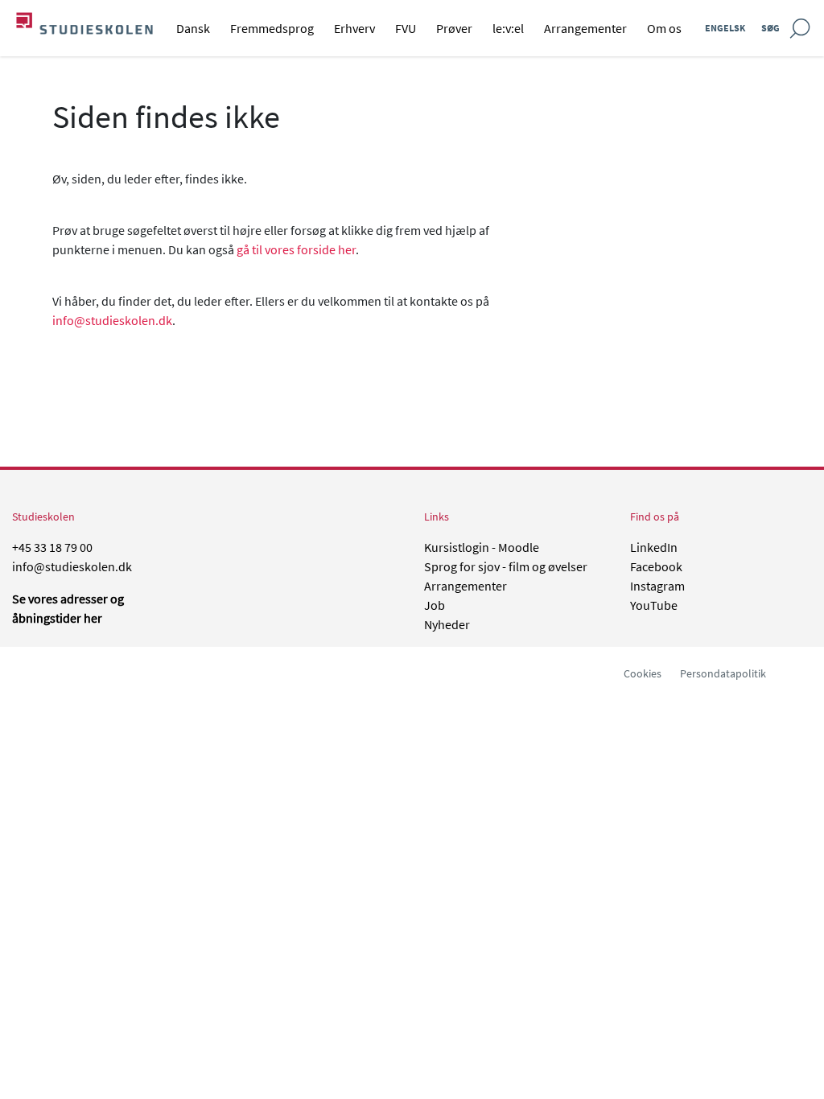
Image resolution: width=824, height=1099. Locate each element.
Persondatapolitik (723, 673)
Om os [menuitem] (664, 28)
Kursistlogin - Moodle (481, 547)
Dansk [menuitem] (193, 28)
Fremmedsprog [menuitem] (272, 28)
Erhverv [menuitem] (354, 28)
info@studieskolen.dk (112, 320)
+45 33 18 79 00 (52, 547)
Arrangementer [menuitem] (585, 28)
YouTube (654, 605)
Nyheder (447, 624)
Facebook (656, 566)
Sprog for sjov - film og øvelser (505, 566)
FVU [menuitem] (405, 28)
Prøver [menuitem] (454, 28)
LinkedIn (654, 547)
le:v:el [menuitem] (508, 28)
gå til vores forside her (296, 249)
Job (434, 605)
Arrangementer (465, 586)
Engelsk (725, 28)
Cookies (642, 673)
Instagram (657, 586)
